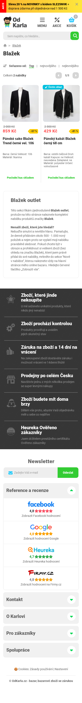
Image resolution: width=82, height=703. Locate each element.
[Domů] (5, 45)
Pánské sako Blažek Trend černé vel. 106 (18, 141)
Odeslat (68, 472)
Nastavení (61, 669)
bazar (32, 681)
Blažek (16, 45)
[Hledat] (74, 36)
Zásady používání (41, 669)
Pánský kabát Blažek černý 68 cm (60, 141)
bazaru (42, 265)
